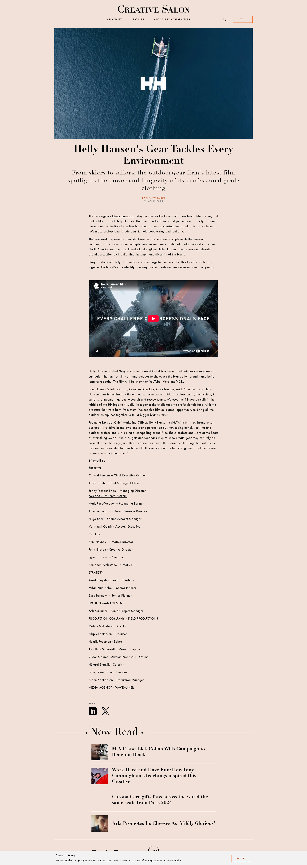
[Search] (224, 19)
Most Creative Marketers (172, 19)
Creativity (114, 19)
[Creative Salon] (153, 9)
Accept (241, 858)
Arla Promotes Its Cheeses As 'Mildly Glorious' (163, 823)
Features (138, 19)
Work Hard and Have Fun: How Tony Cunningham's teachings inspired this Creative (154, 776)
